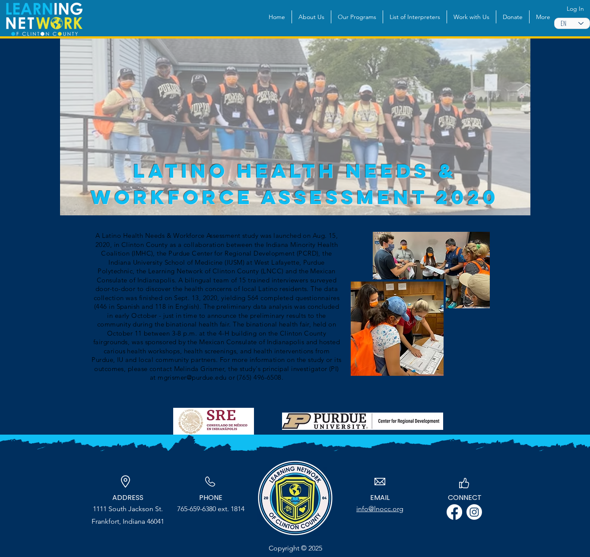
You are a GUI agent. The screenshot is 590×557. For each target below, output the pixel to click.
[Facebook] (454, 512)
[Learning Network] (474, 512)
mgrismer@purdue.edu (192, 377)
